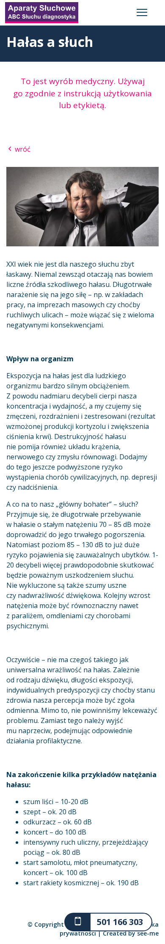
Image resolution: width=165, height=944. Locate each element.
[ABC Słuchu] (41, 11)
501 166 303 (120, 922)
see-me (148, 933)
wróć (21, 149)
